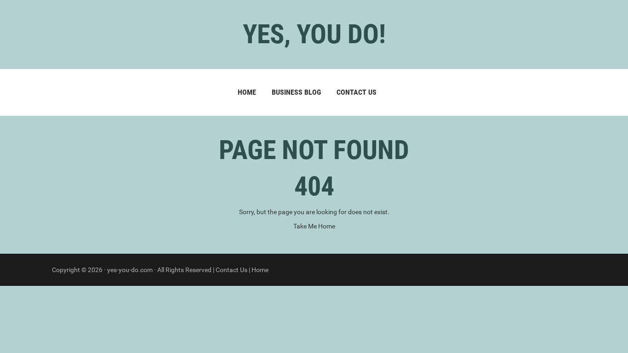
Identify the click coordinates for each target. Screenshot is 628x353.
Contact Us (357, 92)
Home (247, 92)
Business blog (296, 92)
